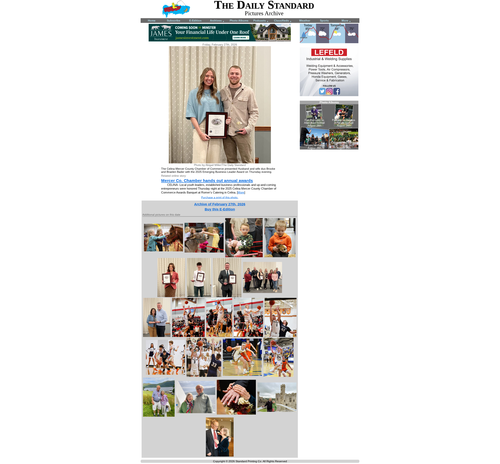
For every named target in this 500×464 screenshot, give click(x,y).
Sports (324, 20)
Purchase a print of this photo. (219, 197)
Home (151, 20)
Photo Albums (239, 20)
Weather (304, 20)
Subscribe (173, 20)
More (346, 21)
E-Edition (195, 20)
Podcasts (261, 21)
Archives (217, 21)
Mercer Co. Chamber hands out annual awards (207, 180)
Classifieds (283, 21)
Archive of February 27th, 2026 (219, 204)
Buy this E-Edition (220, 209)
